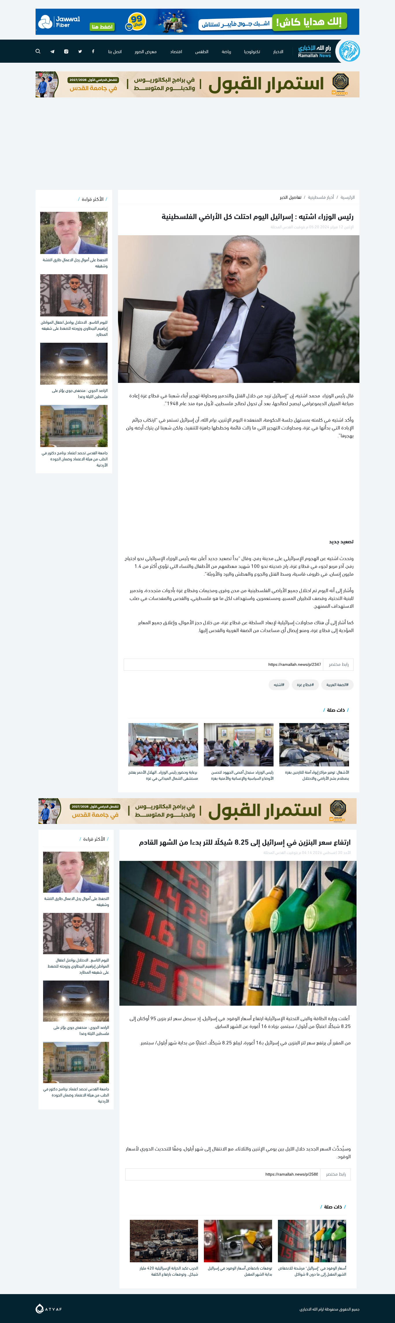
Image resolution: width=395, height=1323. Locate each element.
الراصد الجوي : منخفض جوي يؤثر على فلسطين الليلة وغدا (80, 393)
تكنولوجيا (252, 51)
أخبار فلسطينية (321, 196)
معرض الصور (146, 51)
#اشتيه (279, 684)
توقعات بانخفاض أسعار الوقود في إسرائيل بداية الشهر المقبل (240, 1270)
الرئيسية (348, 196)
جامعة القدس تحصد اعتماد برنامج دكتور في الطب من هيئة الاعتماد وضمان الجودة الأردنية (75, 458)
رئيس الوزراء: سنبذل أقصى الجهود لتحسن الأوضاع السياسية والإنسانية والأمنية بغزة (242, 774)
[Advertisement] (197, 143)
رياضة (226, 51)
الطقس (201, 51)
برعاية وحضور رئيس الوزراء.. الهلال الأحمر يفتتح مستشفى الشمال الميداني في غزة (163, 774)
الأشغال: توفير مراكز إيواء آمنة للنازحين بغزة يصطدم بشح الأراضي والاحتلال (317, 774)
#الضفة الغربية (337, 684)
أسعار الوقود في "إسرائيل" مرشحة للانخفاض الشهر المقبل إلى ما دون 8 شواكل (312, 1270)
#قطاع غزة (305, 684)
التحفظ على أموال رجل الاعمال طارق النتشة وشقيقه (75, 262)
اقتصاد (176, 51)
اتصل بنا (115, 51)
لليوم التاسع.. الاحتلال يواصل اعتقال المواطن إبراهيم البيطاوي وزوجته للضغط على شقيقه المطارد (74, 328)
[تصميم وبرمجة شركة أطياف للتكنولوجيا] (49, 1307)
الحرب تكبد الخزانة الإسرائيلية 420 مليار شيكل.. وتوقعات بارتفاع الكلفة (169, 1270)
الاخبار (278, 51)
